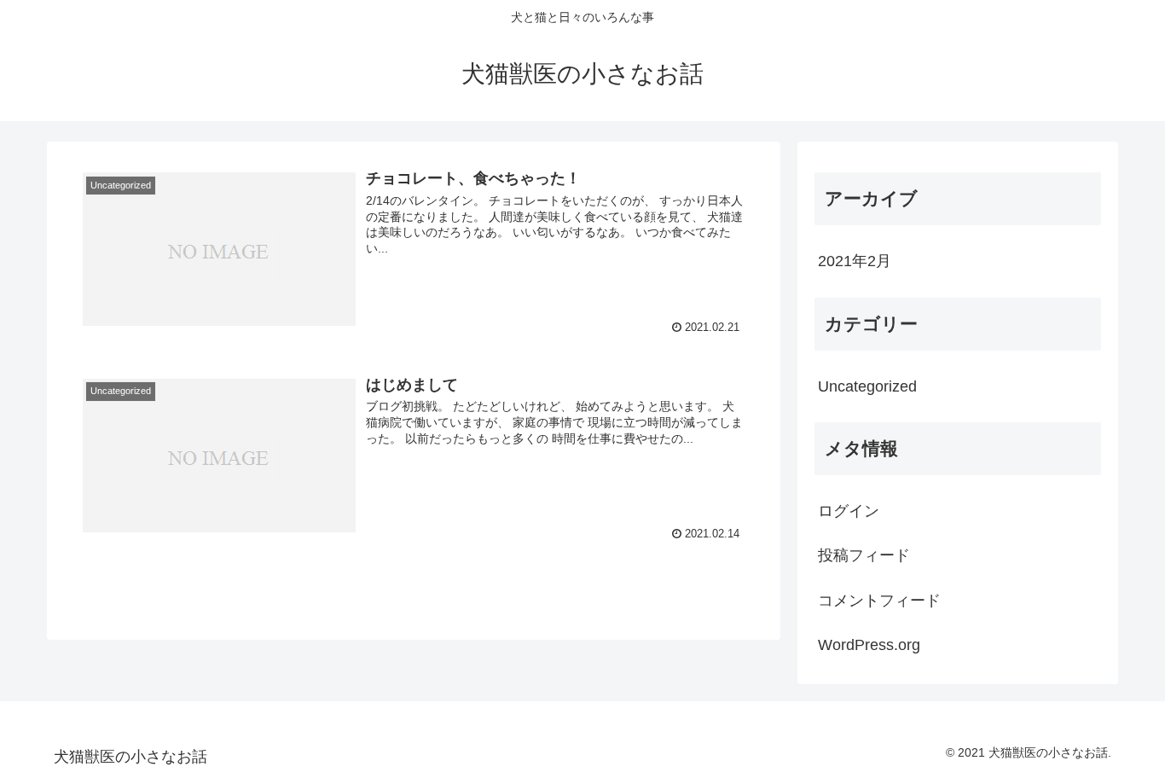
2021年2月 (854, 261)
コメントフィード (879, 600)
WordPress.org (869, 644)
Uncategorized (867, 386)
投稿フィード (864, 555)
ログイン (848, 511)
